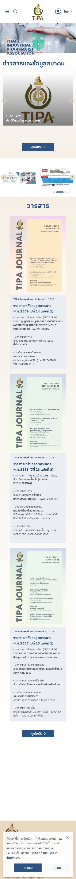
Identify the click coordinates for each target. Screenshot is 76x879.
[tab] (54, 192)
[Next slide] (70, 39)
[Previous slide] (6, 39)
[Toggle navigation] (7, 11)
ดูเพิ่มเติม (37, 147)
